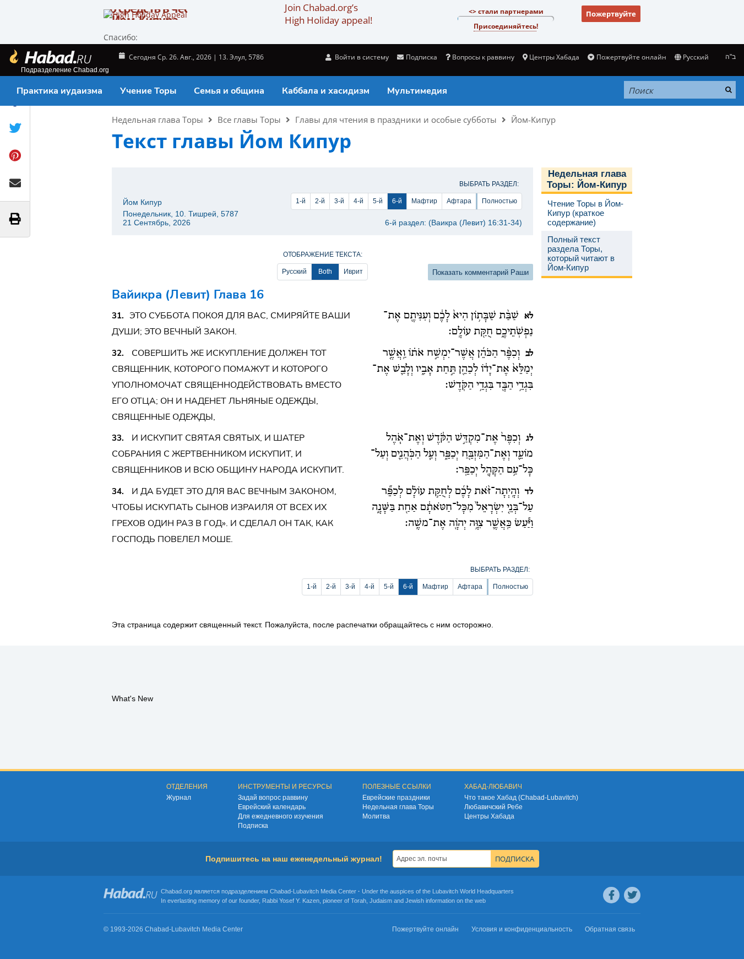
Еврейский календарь (272, 807)
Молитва (376, 816)
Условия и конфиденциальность (521, 929)
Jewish (414, 900)
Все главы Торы (249, 119)
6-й (397, 201)
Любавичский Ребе (493, 807)
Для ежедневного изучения (280, 816)
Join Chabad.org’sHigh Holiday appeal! (328, 13)
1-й (301, 201)
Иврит (353, 271)
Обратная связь (610, 929)
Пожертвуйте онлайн (631, 57)
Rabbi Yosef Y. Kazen (290, 900)
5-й (378, 201)
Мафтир (424, 201)
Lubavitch (306, 891)
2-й (320, 201)
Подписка (253, 826)
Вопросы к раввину (483, 57)
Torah (358, 900)
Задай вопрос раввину (273, 797)
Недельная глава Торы (157, 119)
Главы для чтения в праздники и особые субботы (396, 119)
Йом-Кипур (533, 119)
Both (325, 271)
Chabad (280, 891)
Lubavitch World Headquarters (473, 891)
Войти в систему (361, 57)
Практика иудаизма (59, 91)
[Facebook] (611, 895)
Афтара (459, 201)
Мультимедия (417, 91)
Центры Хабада (489, 816)
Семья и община (229, 91)
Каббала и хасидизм (326, 91)
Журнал (178, 797)
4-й (358, 201)
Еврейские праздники (396, 797)
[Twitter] (632, 895)
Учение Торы (148, 91)
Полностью (499, 201)
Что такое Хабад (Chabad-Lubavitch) (521, 797)
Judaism (381, 900)
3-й (339, 201)
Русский (294, 271)
